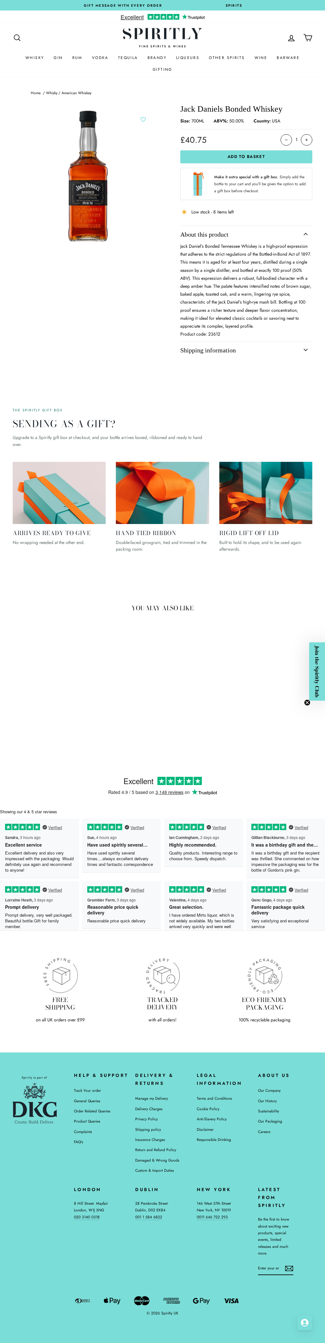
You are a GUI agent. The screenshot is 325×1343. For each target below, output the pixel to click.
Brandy (157, 58)
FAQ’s (78, 1141)
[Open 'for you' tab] (304, 1322)
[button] (317, 671)
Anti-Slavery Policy (212, 1119)
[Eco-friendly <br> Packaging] (264, 975)
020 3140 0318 (87, 1217)
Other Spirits (227, 58)
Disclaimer (205, 1129)
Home (36, 92)
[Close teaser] (307, 702)
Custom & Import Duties (154, 1170)
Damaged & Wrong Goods (157, 1160)
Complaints (83, 1131)
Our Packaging (270, 1121)
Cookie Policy (208, 1108)
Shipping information (208, 350)
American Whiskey (76, 92)
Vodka (100, 58)
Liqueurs (187, 58)
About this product (204, 234)
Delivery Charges (148, 1108)
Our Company (269, 1090)
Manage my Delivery (151, 1098)
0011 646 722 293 (212, 1217)
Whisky (34, 58)
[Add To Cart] (73, 692)
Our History (267, 1101)
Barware (288, 58)
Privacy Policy (146, 1119)
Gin (58, 58)
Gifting (162, 69)
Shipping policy (148, 1129)
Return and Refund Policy (155, 1149)
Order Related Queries (92, 1111)
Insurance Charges (150, 1139)
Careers (264, 1131)
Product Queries (87, 1121)
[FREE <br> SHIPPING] (60, 975)
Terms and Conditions (214, 1098)
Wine (261, 58)
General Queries (87, 1101)
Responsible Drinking (214, 1139)
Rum (77, 58)
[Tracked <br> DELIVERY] (162, 975)
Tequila (128, 58)
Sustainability (268, 1111)
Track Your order (87, 1090)
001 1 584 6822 (148, 1217)
